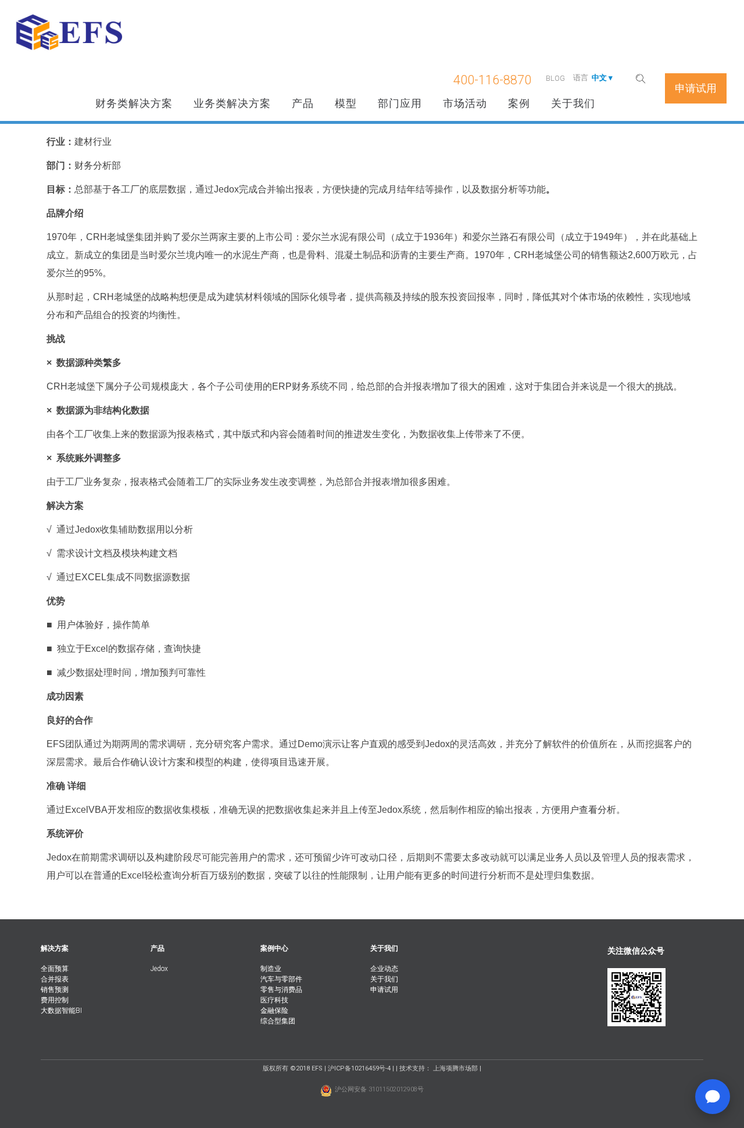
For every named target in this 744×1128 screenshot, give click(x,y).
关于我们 (573, 103)
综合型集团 (277, 1021)
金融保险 (274, 1010)
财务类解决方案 (134, 103)
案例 (519, 103)
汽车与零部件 (281, 979)
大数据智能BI (61, 1010)
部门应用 (400, 103)
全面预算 (55, 969)
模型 (346, 103)
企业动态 (384, 969)
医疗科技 (274, 1000)
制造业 (270, 969)
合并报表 (55, 979)
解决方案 (55, 948)
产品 (303, 103)
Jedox (159, 969)
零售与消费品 (281, 990)
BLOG (555, 78)
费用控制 (55, 1000)
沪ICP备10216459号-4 (359, 1068)
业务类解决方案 (232, 103)
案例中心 (274, 948)
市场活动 (465, 103)
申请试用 (384, 990)
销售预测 (55, 990)
